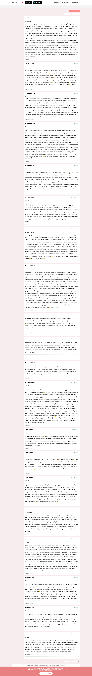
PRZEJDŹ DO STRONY (46, 673)
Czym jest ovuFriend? (62, 6)
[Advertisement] (17, 25)
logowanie (77, 6)
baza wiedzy (65, 2)
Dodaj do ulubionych (74, 11)
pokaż (31, 89)
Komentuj (73, 17)
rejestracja (70, 6)
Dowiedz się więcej (48, 670)
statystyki (56, 2)
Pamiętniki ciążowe (27, 10)
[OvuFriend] (17, 3)
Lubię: (76, 17)
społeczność (75, 2)
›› (78, 14)
